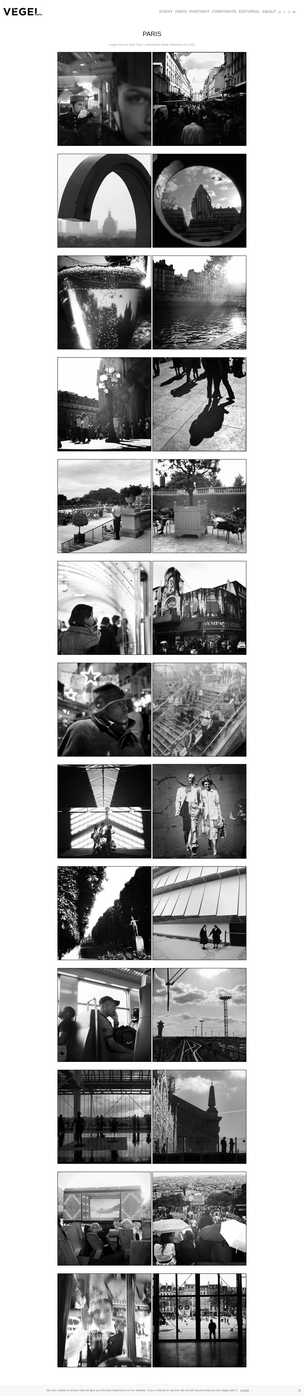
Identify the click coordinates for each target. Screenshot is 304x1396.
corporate (224, 11)
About (269, 11)
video (181, 11)
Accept (244, 1390)
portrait (199, 11)
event (166, 11)
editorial (249, 11)
